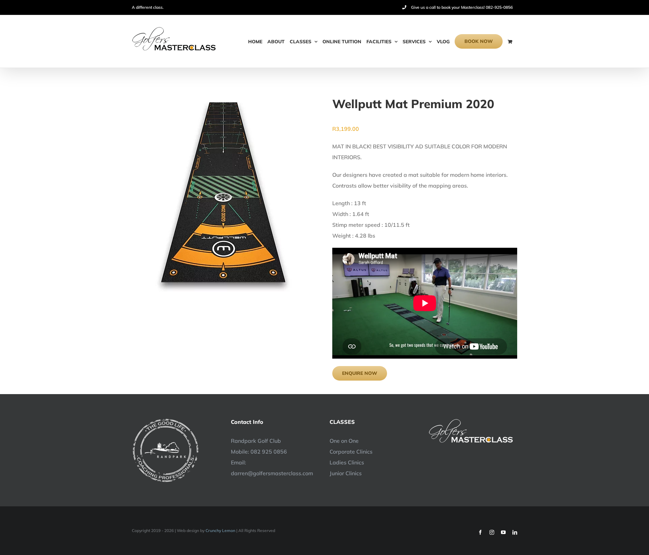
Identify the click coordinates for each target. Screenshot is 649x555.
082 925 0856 (268, 451)
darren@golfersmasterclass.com (272, 473)
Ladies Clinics (347, 462)
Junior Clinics (346, 473)
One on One (344, 440)
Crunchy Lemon (220, 530)
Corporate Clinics (351, 451)
